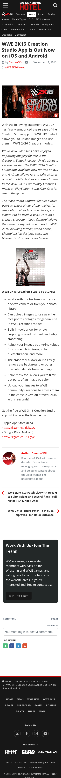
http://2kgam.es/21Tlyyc (18, 437)
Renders (22, 24)
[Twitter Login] (18, 645)
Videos (32, 29)
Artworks (34, 24)
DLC (31, 19)
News (31, 14)
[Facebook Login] (11, 645)
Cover (4, 29)
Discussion (21, 34)
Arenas (5, 19)
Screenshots (8, 24)
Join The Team (18, 596)
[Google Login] (24, 645)
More (42, 711)
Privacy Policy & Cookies (42, 762)
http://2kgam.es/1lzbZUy (18, 428)
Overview (20, 14)
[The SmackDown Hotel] (30, 5)
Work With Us (35, 767)
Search (22, 767)
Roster (41, 14)
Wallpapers (48, 24)
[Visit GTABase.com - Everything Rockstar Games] (28, 752)
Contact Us (21, 762)
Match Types (19, 19)
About (9, 762)
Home (9, 699)
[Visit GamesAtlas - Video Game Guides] (47, 752)
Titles (31, 711)
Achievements (18, 29)
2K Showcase (43, 19)
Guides (51, 14)
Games (38, 705)
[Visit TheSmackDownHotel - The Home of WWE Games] (11, 752)
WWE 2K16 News (15, 67)
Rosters (51, 705)
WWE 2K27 (49, 699)
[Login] (5, 645)
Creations (6, 34)
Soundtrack (45, 29)
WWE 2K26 (33, 699)
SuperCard (24, 705)
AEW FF (9, 705)
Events (19, 711)
